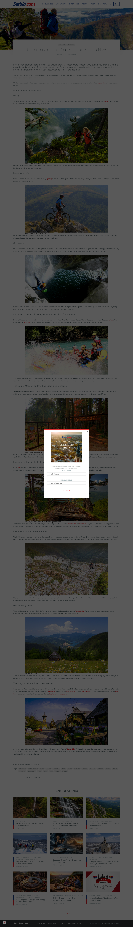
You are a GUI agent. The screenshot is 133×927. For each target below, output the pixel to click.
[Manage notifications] (4, 922)
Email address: (66, 480)
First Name (66, 470)
